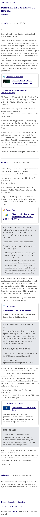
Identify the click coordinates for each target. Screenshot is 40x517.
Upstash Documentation (14, 77)
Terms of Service (7, 506)
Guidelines (21, 502)
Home (3, 502)
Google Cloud (11, 210)
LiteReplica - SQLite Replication (17, 310)
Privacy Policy (20, 506)
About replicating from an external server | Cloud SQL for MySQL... (18, 216)
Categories (11, 502)
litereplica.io (10, 306)
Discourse (13, 511)
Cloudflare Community (9, 2)
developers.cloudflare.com (15, 403)
